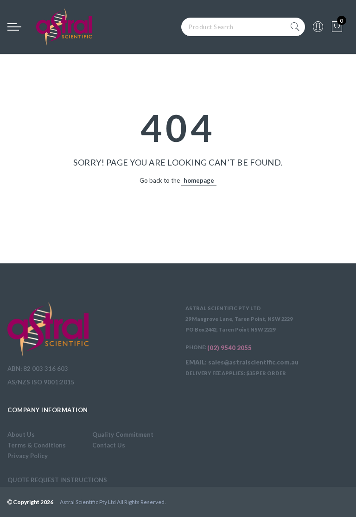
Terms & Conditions (36, 445)
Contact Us (108, 445)
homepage (199, 180)
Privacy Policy (27, 456)
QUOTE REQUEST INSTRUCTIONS (57, 480)
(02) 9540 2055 (229, 347)
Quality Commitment (122, 434)
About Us (21, 434)
